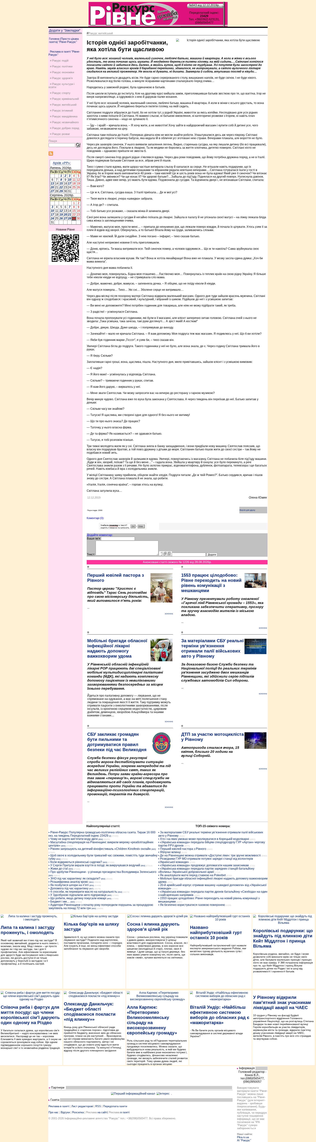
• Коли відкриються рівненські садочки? (75, 862)
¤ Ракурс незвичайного (64, 122)
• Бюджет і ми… (59, 901)
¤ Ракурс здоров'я (61, 78)
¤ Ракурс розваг (60, 133)
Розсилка (78, 1112)
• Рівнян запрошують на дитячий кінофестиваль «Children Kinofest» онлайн (99, 848)
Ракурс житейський (101, 33)
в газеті (124, 1112)
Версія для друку (247, 510)
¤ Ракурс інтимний (61, 110)
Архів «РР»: (62, 163)
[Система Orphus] (122, 528)
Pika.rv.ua (243, 1137)
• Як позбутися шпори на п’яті (68, 885)
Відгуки (65, 1112)
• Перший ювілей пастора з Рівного (182, 848)
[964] (100, 839)
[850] (91, 885)
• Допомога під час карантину (68, 888)
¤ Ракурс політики (61, 66)
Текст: (91, 554)
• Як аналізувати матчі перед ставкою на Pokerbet (192, 875)
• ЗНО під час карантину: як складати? (74, 878)
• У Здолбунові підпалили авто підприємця (77, 895)
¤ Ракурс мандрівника (63, 116)
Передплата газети (115, 1106)
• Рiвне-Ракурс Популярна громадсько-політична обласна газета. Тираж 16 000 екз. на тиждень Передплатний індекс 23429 (101, 834)
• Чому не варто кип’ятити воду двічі (73, 838)
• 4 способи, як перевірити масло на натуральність (82, 891)
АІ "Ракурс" (244, 1140)
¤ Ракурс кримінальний (64, 98)
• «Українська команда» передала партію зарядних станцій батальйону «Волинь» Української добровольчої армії (206, 870)
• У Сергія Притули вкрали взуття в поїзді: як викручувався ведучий (94, 865)
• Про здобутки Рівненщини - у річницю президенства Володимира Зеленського (102, 871)
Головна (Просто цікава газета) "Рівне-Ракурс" (64, 40)
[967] (91, 889)
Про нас (53, 1112)
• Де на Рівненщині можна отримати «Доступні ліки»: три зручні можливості (209, 855)
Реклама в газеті (58, 1106)
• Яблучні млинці (169, 852)
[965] (63, 846)
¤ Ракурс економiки (62, 72)
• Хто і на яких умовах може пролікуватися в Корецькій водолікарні (203, 838)
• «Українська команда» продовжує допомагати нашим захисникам (203, 865)
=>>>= (169, 613)
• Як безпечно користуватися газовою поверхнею (191, 904)
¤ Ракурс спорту (60, 92)
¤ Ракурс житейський (63, 104)
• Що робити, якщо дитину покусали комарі (77, 898)
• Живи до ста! (58, 868)
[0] (110, 836)
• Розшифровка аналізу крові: (68, 881)
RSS (98, 1106)
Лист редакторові (82, 1106)
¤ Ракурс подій (59, 60)
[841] (91, 882)
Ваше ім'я (93, 538)
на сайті (102, 1112)
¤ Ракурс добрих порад (64, 128)
